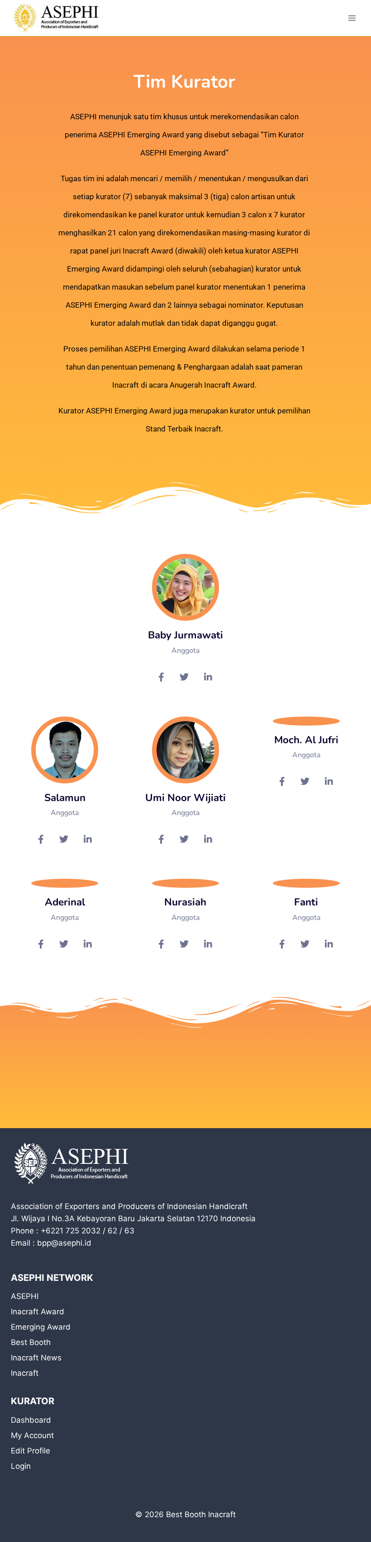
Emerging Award (41, 1326)
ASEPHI (24, 1296)
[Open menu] (351, 18)
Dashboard (31, 1420)
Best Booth (31, 1342)
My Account (32, 1435)
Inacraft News (36, 1357)
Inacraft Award (37, 1311)
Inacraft (24, 1373)
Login (21, 1466)
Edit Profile (30, 1450)
